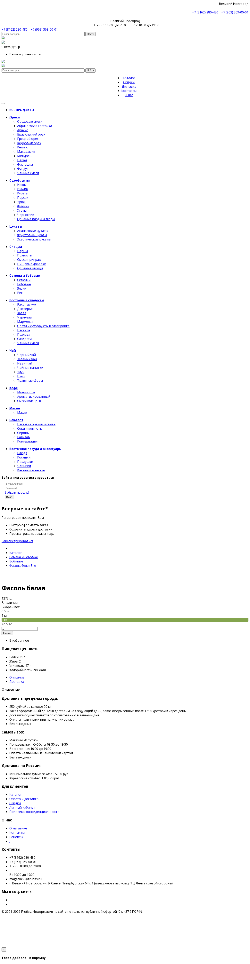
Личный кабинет (22, 807)
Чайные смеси (28, 173)
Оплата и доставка (23, 799)
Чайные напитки (30, 367)
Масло (22, 412)
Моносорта (26, 392)
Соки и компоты (29, 428)
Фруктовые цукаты (32, 235)
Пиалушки (25, 461)
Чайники (24, 466)
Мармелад (25, 321)
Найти (90, 34)
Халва (21, 313)
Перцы (22, 251)
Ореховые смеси (29, 121)
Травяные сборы (30, 380)
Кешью (22, 147)
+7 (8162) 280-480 (205, 12)
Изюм (21, 185)
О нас (129, 95)
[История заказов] (3, 66)
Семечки (23, 280)
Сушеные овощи (30, 268)
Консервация (27, 441)
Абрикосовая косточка (34, 126)
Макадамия (26, 151)
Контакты (129, 91)
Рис (19, 293)
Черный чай (26, 355)
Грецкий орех (27, 139)
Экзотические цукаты (34, 239)
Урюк (21, 202)
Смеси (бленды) (29, 401)
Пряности (24, 255)
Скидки (129, 82)
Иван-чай (24, 363)
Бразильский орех (31, 134)
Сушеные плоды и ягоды (36, 219)
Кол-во (7, 624)
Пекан (22, 160)
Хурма (22, 210)
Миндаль (24, 156)
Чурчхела (24, 317)
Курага (22, 193)
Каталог (129, 78)
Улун (20, 372)
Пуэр (21, 376)
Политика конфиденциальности (34, 812)
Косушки (23, 457)
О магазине (18, 828)
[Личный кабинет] (3, 38)
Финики (23, 206)
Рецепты (16, 837)
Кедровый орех (29, 143)
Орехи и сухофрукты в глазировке (43, 326)
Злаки (21, 288)
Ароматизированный (33, 396)
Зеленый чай (27, 359)
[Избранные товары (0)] (3, 61)
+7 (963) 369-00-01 (234, 12)
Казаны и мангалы (31, 470)
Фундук (23, 169)
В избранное (19, 640)
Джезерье (25, 309)
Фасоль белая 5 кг (23, 565)
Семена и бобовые (23, 557)
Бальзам (23, 437)
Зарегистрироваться (17, 541)
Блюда (22, 453)
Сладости (24, 339)
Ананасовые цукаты (32, 231)
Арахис (22, 130)
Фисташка (25, 164)
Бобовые (24, 284)
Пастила (23, 330)
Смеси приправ (29, 259)
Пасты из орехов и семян (36, 424)
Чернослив (25, 215)
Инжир (22, 189)
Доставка (129, 86)
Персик (22, 197)
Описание (16, 677)
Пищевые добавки (31, 264)
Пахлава (23, 334)
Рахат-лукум (26, 304)
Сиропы (23, 433)
